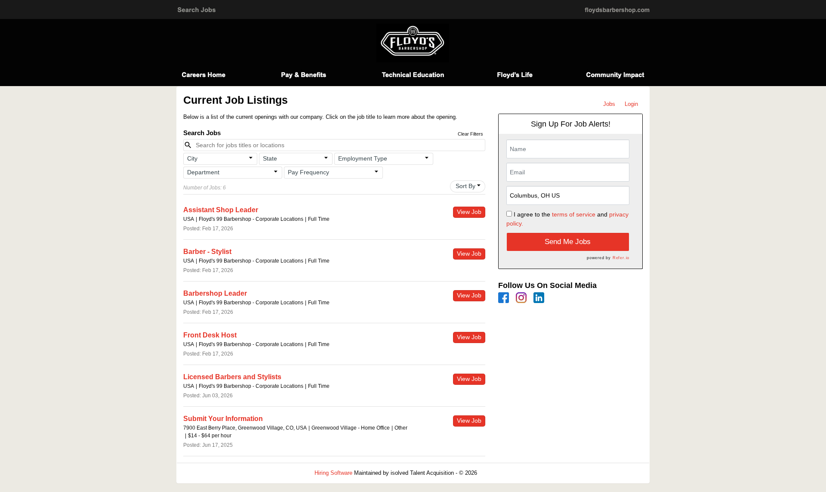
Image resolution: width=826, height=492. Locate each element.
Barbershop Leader (215, 293)
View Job (469, 211)
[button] (220, 159)
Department (203, 172)
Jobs (609, 104)
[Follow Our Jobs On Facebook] (503, 297)
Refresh (502, 473)
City (192, 158)
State (270, 158)
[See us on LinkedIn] (538, 297)
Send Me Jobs (568, 242)
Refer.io (621, 258)
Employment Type (362, 158)
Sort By (465, 186)
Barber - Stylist (207, 251)
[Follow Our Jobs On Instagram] (521, 297)
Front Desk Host (210, 335)
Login (631, 104)
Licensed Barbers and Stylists (232, 377)
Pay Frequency (308, 172)
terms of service (573, 214)
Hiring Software (333, 473)
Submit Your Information (223, 418)
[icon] (251, 158)
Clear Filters (470, 133)
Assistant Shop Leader (220, 210)
